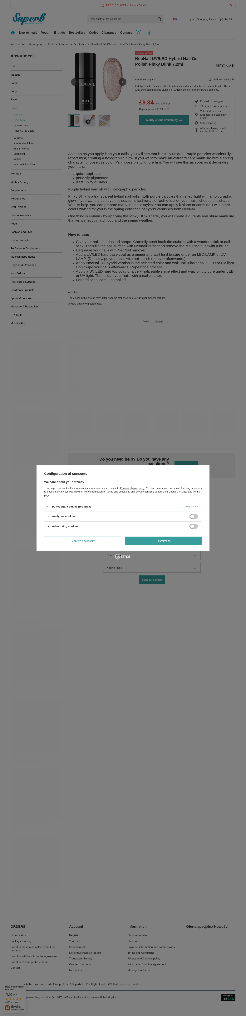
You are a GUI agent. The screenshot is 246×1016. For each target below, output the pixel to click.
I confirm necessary (83, 540)
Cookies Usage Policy (132, 488)
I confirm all (163, 540)
